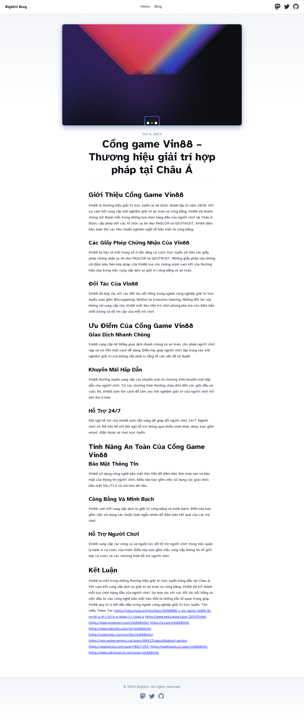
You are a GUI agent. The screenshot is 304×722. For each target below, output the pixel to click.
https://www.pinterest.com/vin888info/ (119, 622)
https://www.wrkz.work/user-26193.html (175, 616)
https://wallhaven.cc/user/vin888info (178, 646)
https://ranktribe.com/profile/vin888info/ (121, 634)
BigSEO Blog (16, 7)
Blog (158, 6)
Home (145, 6)
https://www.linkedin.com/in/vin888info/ (120, 628)
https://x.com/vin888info (169, 622)
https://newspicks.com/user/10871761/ (119, 646)
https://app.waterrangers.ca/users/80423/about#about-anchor (138, 640)
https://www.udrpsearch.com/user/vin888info (124, 652)
